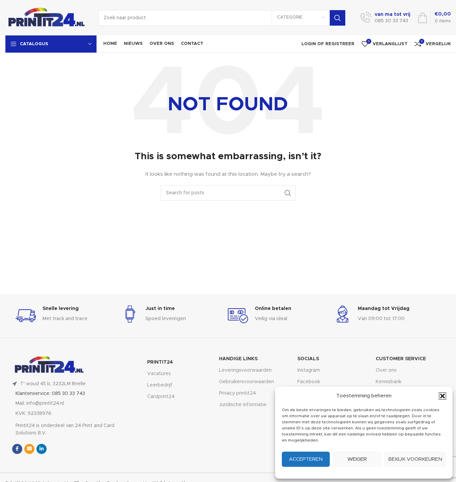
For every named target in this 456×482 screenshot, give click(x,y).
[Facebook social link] (17, 449)
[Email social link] (29, 449)
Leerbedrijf (159, 385)
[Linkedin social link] (41, 449)
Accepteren (306, 459)
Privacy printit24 (237, 393)
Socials (308, 359)
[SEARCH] (337, 18)
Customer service (401, 359)
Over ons (386, 370)
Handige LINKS (238, 359)
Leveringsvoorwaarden (245, 370)
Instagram (308, 370)
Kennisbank (388, 381)
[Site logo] (46, 17)
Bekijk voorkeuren (415, 459)
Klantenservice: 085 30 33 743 (50, 393)
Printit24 (160, 362)
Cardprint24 (161, 396)
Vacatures (159, 373)
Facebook (308, 381)
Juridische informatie (243, 404)
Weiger (357, 459)
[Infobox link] (385, 18)
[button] (442, 396)
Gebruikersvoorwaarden (246, 381)
